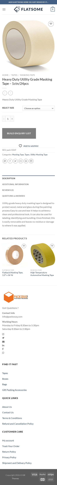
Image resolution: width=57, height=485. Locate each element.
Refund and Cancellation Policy (17, 423)
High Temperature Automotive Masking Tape (42, 273)
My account (8, 440)
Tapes (14, 75)
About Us (7, 406)
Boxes (5, 378)
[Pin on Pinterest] (26, 161)
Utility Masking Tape (39, 154)
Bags (4, 384)
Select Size (8, 108)
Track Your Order (10, 446)
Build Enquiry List (19, 133)
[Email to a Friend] (20, 161)
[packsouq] (28, 9)
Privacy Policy (9, 457)
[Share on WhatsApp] (4, 161)
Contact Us (8, 412)
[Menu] (4, 9)
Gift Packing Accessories (14, 389)
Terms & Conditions (12, 418)
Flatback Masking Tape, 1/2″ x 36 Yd (12, 273)
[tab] (28, 178)
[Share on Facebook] (10, 161)
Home (5, 75)
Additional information (15, 184)
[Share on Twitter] (15, 161)
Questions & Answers (13, 196)
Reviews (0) (8, 190)
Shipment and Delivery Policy (17, 463)
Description (8, 178)
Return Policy (9, 451)
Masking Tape (27, 75)
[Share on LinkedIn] (31, 161)
